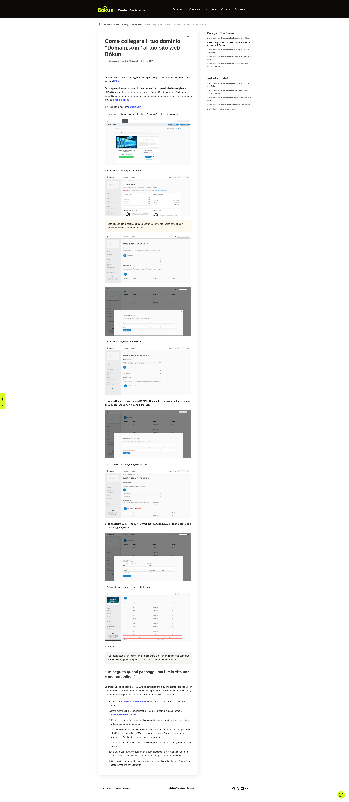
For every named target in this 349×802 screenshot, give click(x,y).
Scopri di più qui (121, 100)
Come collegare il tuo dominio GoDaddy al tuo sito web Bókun (228, 50)
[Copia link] (193, 37)
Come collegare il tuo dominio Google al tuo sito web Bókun (229, 58)
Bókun (116, 81)
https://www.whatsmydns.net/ (133, 701)
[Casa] (106, 8)
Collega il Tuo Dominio (132, 24)
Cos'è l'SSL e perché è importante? (221, 109)
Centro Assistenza (132, 10)
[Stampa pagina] (187, 37)
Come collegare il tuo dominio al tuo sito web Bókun (228, 38)
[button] (341, 795)
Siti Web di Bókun (112, 24)
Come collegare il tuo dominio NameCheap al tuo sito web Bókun (227, 65)
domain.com (134, 107)
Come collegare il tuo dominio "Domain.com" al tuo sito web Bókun (175, 24)
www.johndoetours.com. (123, 715)
